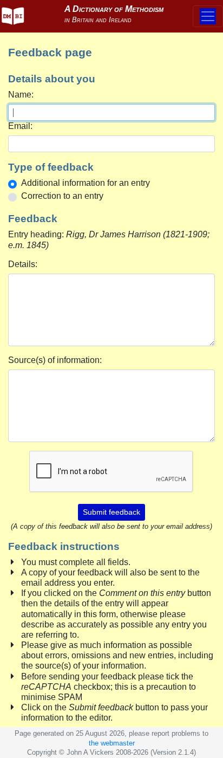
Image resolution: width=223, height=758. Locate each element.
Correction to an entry (62, 195)
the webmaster (112, 743)
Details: (22, 264)
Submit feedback (111, 512)
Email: (20, 126)
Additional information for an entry (85, 182)
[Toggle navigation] (208, 16)
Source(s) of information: (55, 360)
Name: (21, 94)
